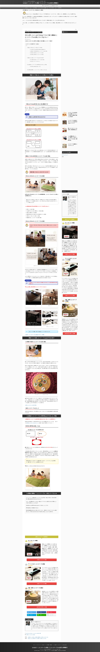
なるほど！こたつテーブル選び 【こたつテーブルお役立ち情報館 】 (41, 3)
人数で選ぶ (60, 7)
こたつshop (35, 7)
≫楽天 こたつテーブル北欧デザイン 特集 (34, 334)
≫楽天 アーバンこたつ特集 (41, 583)
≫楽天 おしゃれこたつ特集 (41, 559)
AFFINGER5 (64, 650)
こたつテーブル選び (43, 7)
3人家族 (27, 634)
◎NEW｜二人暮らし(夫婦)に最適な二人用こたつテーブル (38, 637)
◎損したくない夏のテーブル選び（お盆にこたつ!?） (37, 638)
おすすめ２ (31, 633)
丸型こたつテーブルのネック (35, 61)
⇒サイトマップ (65, 154)
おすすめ (27, 633)
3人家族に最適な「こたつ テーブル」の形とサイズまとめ (37, 69)
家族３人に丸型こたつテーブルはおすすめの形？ (36, 57)
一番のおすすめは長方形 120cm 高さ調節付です (38, 49)
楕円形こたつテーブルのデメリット (33, 422)
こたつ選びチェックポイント (57, 644)
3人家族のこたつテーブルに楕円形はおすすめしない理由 (37, 64)
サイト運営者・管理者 (49, 644)
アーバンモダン (51, 7)
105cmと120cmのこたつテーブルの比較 (37, 52)
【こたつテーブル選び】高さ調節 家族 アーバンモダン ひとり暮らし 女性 (50, 649)
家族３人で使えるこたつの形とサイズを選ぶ (35, 47)
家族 (40, 633)
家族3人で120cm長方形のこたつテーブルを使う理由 (39, 51)
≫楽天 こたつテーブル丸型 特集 (30, 405)
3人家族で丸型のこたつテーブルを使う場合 (37, 59)
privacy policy (65, 644)
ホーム (27, 7)
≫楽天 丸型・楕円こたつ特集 (42, 607)
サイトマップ (38, 644)
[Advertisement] (41, 525)
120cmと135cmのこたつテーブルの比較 (37, 54)
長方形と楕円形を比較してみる (36, 66)
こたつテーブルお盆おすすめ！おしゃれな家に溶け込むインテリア (72, 122)
